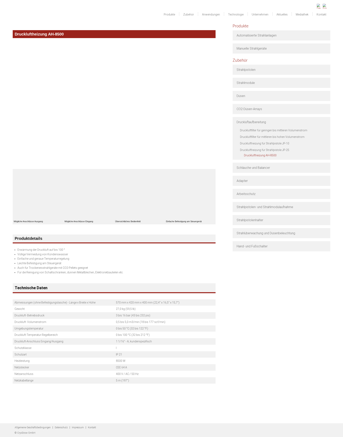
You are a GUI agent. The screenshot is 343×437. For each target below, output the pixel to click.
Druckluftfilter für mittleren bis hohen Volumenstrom (272, 136)
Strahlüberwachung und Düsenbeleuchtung (266, 233)
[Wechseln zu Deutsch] (319, 5)
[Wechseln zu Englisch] (325, 5)
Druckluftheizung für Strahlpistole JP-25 (264, 150)
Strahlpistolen (246, 70)
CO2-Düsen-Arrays (249, 109)
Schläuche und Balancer (253, 168)
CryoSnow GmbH (37, 13)
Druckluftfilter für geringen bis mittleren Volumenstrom (273, 130)
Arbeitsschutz (246, 194)
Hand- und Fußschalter (252, 246)
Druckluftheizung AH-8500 (260, 155)
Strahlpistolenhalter (250, 220)
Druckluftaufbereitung (251, 122)
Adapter (242, 181)
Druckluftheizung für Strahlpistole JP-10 (264, 143)
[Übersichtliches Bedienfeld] (139, 194)
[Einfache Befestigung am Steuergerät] (190, 194)
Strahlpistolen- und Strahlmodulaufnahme (265, 207)
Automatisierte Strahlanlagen (257, 35)
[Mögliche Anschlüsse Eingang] (89, 194)
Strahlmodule (246, 83)
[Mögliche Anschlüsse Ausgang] (38, 194)
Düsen (241, 96)
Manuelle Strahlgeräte (252, 48)
